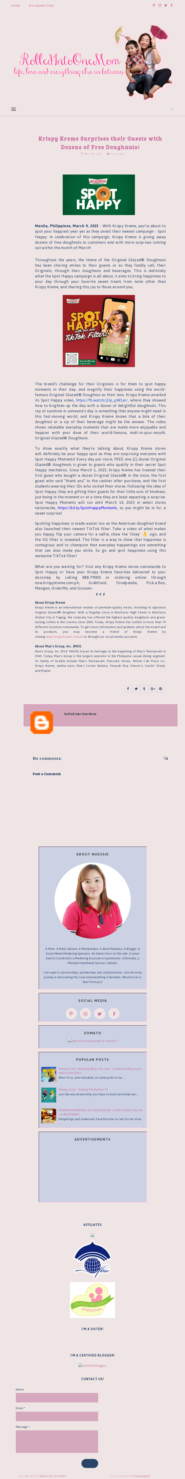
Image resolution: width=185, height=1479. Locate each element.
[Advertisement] (93, 1172)
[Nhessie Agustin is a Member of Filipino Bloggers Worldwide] (92, 1259)
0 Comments (117, 154)
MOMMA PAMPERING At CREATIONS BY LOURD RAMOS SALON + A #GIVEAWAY (101, 1112)
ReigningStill (142, 1476)
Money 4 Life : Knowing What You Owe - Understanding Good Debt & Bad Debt (100, 1071)
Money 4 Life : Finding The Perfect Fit (83, 1089)
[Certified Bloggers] (92, 1365)
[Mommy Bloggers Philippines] (92, 1300)
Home (15, 6)
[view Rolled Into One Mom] (92, 1040)
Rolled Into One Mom (52, 1476)
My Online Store (41, 6)
